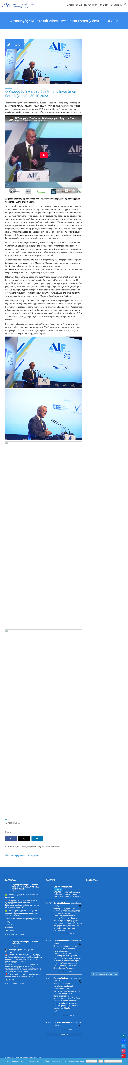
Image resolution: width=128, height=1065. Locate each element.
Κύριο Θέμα (35, 847)
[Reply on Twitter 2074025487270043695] (55, 1029)
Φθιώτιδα (104, 5)
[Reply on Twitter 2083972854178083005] (55, 933)
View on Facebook (11, 934)
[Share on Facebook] (11, 838)
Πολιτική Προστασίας (113, 1061)
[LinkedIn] (124, 1036)
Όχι (100, 1061)
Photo (11, 980)
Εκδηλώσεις (27, 847)
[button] (125, 5)
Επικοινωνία (116, 5)
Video (12, 931)
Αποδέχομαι (91, 1061)
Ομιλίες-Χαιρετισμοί (45, 847)
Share (22, 934)
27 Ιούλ (57, 981)
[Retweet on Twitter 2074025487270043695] (59, 1029)
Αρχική (70, 5)
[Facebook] (124, 1041)
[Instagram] (124, 1051)
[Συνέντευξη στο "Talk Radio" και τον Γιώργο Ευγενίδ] (117, 895)
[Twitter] (124, 1046)
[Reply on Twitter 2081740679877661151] (55, 1015)
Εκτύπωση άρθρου (32, 855)
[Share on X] (24, 838)
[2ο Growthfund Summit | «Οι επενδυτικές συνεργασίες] (104, 905)
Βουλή (79, 5)
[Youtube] (124, 1056)
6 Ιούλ (57, 1025)
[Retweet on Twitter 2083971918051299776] (59, 971)
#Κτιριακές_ (28, 919)
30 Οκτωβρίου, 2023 (13, 847)
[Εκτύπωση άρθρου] (14, 855)
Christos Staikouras (62, 903)
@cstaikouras (76, 903)
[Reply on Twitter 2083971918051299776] (55, 971)
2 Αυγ (57, 906)
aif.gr (7, 819)
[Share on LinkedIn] (37, 838)
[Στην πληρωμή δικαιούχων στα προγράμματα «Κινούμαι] (92, 927)
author (57, 847)
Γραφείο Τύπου (90, 5)
